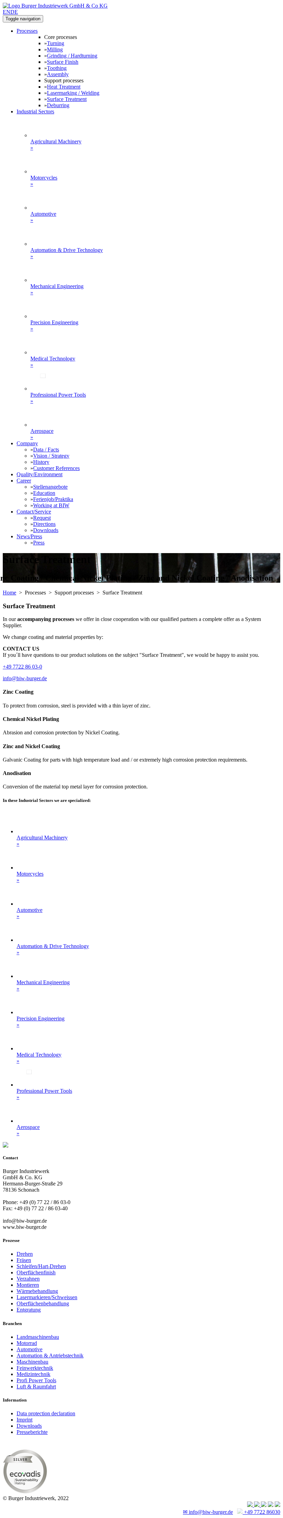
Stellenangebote (50, 487)
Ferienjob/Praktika (53, 499)
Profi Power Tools (36, 1380)
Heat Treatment (63, 87)
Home (9, 592)
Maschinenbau (32, 1362)
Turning (55, 43)
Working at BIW (51, 505)
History (41, 462)
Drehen (25, 1254)
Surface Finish (62, 62)
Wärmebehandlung (37, 1291)
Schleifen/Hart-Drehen (41, 1266)
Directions (44, 524)
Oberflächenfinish (36, 1272)
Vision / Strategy (51, 456)
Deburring (58, 105)
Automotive (29, 1349)
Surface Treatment (67, 99)
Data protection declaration (46, 1413)
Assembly (58, 74)
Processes (27, 31)
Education (44, 493)
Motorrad (27, 1343)
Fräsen (24, 1260)
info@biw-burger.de (25, 678)
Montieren (28, 1285)
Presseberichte (32, 1432)
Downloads (45, 530)
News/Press (29, 536)
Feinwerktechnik (35, 1368)
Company (27, 443)
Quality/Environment (39, 474)
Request (42, 518)
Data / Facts (46, 449)
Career (24, 480)
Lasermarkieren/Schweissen (47, 1297)
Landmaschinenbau (38, 1337)
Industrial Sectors (35, 111)
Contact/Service (34, 512)
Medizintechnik (33, 1374)
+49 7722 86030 (261, 1512)
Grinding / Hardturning (72, 56)
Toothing (57, 68)
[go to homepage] (55, 6)
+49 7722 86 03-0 (22, 667)
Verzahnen (28, 1279)
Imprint (24, 1420)
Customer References (56, 468)
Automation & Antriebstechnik (50, 1355)
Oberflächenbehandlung (43, 1303)
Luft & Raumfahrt (36, 1386)
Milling (55, 49)
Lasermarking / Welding (73, 93)
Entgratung (29, 1310)
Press (39, 543)
